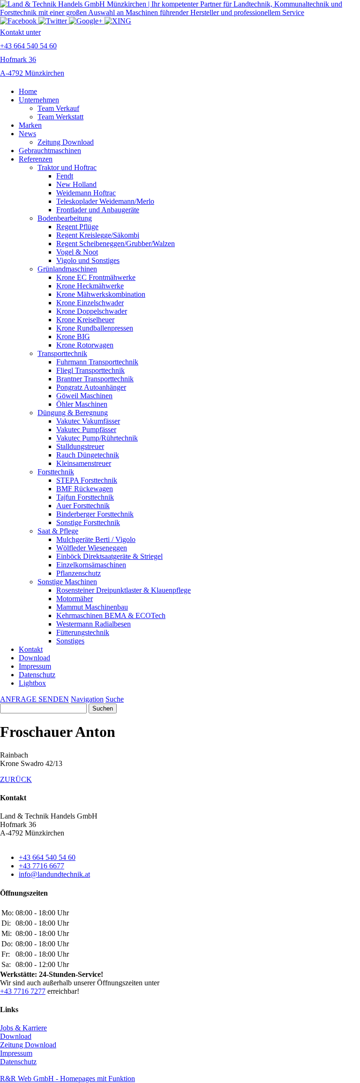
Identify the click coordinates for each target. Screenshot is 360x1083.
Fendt (64, 176)
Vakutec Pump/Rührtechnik (97, 438)
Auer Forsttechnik (83, 506)
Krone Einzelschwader (90, 303)
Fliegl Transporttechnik (90, 370)
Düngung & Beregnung (73, 413)
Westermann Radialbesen (93, 624)
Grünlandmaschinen (67, 269)
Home (28, 91)
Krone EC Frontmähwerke (95, 277)
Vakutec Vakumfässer (88, 421)
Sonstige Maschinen (67, 582)
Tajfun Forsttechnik (85, 497)
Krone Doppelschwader (91, 311)
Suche (114, 699)
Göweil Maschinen (84, 396)
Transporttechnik (62, 353)
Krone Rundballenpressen (94, 328)
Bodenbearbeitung (65, 218)
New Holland (76, 184)
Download (34, 658)
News (27, 134)
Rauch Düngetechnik (87, 455)
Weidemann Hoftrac (86, 193)
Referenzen (35, 159)
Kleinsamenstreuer (83, 463)
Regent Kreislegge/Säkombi (97, 235)
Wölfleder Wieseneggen (91, 548)
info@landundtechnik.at (54, 874)
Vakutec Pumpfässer (86, 429)
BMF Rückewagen (84, 489)
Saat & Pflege (58, 531)
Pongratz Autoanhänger (91, 387)
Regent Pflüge (77, 227)
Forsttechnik (56, 472)
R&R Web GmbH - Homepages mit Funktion (67, 1079)
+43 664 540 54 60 (47, 857)
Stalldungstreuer (80, 446)
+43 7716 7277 (22, 991)
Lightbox (32, 683)
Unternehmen (39, 100)
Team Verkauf (58, 108)
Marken (30, 125)
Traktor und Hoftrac (67, 167)
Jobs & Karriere (23, 1028)
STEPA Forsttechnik (86, 480)
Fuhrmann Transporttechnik (97, 362)
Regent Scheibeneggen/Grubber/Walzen (115, 244)
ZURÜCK (16, 779)
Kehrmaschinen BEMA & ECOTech (110, 615)
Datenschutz (37, 675)
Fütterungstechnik (82, 632)
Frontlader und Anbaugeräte (97, 210)
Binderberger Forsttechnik (95, 514)
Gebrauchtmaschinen (50, 151)
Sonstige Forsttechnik (88, 522)
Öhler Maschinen (81, 404)
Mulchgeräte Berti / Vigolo (95, 539)
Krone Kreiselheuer (85, 320)
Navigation (87, 699)
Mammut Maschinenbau (92, 607)
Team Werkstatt (60, 117)
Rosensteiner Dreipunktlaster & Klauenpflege (123, 590)
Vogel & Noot (77, 252)
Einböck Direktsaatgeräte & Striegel (109, 556)
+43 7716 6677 (41, 866)
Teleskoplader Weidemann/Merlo (105, 201)
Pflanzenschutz (78, 573)
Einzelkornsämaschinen (91, 565)
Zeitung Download (66, 142)
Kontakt (31, 649)
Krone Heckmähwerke (90, 286)
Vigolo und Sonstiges (88, 260)
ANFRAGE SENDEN (34, 699)
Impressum (35, 666)
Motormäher (74, 599)
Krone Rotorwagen (84, 345)
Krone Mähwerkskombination (100, 294)
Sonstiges (70, 641)
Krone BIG (73, 336)
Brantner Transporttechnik (95, 379)
